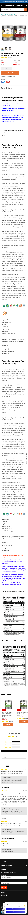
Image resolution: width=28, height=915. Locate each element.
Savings (2, 64)
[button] (4, 57)
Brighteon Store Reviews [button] (26, 458)
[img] (4, 769)
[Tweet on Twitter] (4, 82)
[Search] (25, 9)
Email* (2, 880)
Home (2, 14)
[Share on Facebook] (2, 82)
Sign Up (4, 887)
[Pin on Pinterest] (9, 82)
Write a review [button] (14, 751)
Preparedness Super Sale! (10, 14)
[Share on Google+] (7, 82)
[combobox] (12, 9)
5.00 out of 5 (17, 736)
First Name (3, 875)
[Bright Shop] (14, 5)
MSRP (2, 60)
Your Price (3, 62)
